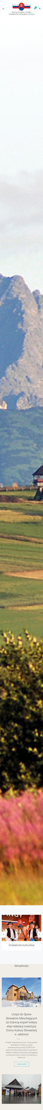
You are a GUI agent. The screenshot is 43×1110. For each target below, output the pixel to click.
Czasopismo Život (21, 945)
